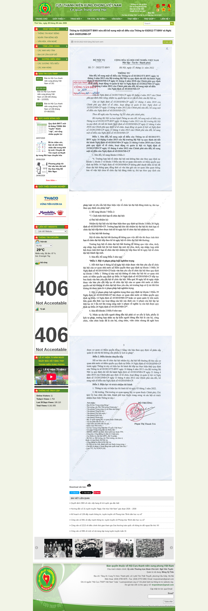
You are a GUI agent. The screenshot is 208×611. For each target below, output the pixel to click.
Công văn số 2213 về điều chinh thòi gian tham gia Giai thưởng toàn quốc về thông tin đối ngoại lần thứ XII (114, 525)
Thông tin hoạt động (48, 33)
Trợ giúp (149, 19)
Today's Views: (43, 399)
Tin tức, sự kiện (96, 19)
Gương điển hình (51, 59)
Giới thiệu (58, 19)
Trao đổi (75, 19)
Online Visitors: (44, 396)
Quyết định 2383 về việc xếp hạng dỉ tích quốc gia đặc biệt (94, 503)
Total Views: (42, 406)
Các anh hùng (45, 68)
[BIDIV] (51, 210)
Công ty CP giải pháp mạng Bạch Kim (157, 606)
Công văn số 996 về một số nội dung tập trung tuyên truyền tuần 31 (98, 531)
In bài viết (167, 42)
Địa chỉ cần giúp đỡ (47, 55)
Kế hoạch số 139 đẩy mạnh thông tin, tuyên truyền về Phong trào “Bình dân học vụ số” (106, 514)
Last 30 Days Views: (45, 402)
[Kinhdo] (51, 202)
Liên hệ (165, 19)
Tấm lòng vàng (51, 46)
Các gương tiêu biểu (48, 63)
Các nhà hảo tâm (46, 50)
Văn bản (116, 19)
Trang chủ (41, 19)
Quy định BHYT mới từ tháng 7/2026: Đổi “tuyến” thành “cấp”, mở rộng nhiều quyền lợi (57, 129)
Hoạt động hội (51, 29)
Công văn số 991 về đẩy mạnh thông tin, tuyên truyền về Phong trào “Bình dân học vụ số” (107, 520)
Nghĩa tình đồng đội (48, 37)
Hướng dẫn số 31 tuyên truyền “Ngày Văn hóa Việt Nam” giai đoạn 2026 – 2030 (103, 509)
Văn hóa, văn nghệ (47, 41)
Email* (171, 593)
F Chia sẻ (74, 492)
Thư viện (132, 19)
